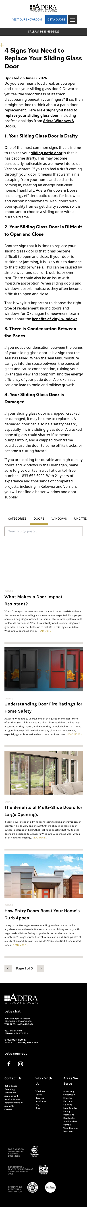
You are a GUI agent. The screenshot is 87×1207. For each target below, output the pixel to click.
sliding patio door (46, 152)
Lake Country (70, 1108)
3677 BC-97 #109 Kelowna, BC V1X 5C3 (16, 1032)
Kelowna (67, 1104)
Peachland (68, 1114)
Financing (9, 1089)
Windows (40, 1091)
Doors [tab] (39, 518)
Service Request (12, 1099)
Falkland (67, 1101)
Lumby (66, 1111)
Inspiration (41, 1101)
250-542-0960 (22, 1018)
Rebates (39, 1098)
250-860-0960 (23, 1021)
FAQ (37, 1104)
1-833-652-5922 (25, 1024)
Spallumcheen (70, 1121)
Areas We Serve (70, 1081)
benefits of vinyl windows (54, 318)
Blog (37, 1108)
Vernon (67, 1124)
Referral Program (13, 1102)
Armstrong (69, 1091)
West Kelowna (70, 1128)
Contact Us (13, 1078)
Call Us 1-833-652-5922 (43, 31)
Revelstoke (69, 1118)
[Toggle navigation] (72, 19)
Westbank (68, 1131)
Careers (8, 1109)
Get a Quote (10, 1086)
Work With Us (43, 1081)
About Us (9, 1106)
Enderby (67, 1098)
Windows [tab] (59, 518)
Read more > (45, 630)
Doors (8, 591)
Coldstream (69, 1094)
